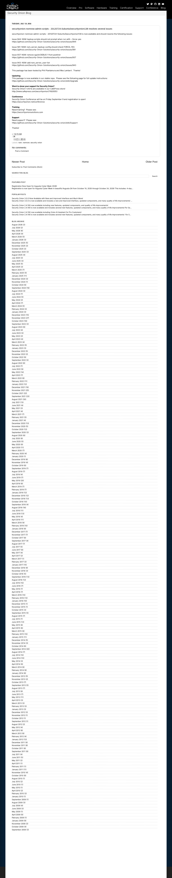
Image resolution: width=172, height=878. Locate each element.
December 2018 (18, 496)
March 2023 (17, 342)
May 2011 (16, 760)
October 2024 (17, 285)
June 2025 (16, 261)
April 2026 (16, 234)
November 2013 (18, 679)
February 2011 (18, 766)
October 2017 (17, 538)
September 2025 (19, 252)
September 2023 (19, 324)
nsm (20, 143)
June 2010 (16, 785)
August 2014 (17, 652)
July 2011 (16, 754)
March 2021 (17, 414)
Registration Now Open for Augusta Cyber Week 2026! (34, 186)
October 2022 (17, 357)
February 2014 (18, 670)
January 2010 (17, 797)
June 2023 (16, 333)
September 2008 (19, 830)
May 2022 (16, 372)
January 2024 (17, 312)
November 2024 (18, 282)
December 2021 (18, 387)
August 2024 (17, 291)
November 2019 (18, 462)
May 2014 (16, 661)
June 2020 (16, 441)
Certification (126, 8)
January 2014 (17, 673)
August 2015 (17, 616)
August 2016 (17, 580)
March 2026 (17, 237)
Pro (80, 8)
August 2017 (17, 544)
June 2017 (16, 550)
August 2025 (17, 255)
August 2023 (17, 327)
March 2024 (17, 306)
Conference (152, 8)
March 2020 (17, 450)
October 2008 (18, 827)
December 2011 (18, 742)
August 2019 (17, 471)
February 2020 (18, 454)
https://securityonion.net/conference (28, 102)
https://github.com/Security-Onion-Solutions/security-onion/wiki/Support (45, 123)
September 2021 (19, 396)
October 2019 (17, 465)
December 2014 (18, 640)
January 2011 (17, 769)
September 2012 (19, 721)
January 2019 (17, 493)
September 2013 (19, 685)
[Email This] (15, 139)
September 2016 (19, 577)
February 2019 (18, 490)
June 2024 (16, 297)
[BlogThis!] (17, 139)
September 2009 (19, 800)
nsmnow (26, 143)
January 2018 (17, 529)
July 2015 (16, 619)
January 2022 (17, 384)
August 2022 (17, 363)
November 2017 (18, 535)
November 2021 (18, 390)
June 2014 (16, 658)
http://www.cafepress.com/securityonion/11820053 (34, 91)
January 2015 (17, 637)
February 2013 (18, 706)
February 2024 (18, 309)
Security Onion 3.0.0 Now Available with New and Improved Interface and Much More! (47, 198)
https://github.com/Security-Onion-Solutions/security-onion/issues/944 (44, 42)
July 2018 (16, 511)
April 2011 (16, 763)
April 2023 (16, 339)
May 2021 (16, 408)
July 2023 (16, 330)
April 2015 (16, 628)
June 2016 (16, 586)
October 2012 (17, 718)
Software (89, 8)
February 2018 (18, 526)
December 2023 (18, 315)
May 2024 (16, 300)
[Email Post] (84, 136)
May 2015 (16, 625)
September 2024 (19, 288)
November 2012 (18, 715)
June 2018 (16, 514)
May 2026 (16, 231)
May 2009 (16, 812)
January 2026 (17, 240)
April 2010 (16, 791)
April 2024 (16, 303)
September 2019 (19, 468)
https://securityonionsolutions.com (27, 112)
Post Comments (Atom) (32, 167)
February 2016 (18, 598)
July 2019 (16, 475)
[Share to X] (19, 139)
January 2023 (17, 348)
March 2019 (17, 487)
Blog (163, 8)
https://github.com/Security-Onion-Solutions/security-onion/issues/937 (44, 57)
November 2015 (18, 607)
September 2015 (19, 613)
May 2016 (16, 589)
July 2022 (16, 366)
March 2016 (17, 595)
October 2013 (17, 682)
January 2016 (17, 601)
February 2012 (18, 736)
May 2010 (16, 788)
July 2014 (16, 655)
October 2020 (17, 429)
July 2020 (16, 438)
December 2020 (18, 423)
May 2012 (16, 727)
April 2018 (16, 520)
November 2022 (18, 354)
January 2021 (17, 420)
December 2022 (18, 351)
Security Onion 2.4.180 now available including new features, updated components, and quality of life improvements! (60, 205)
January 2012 (17, 739)
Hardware (102, 8)
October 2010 (17, 776)
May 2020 (16, 444)
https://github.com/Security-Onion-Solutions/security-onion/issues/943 (44, 65)
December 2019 (18, 459)
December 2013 (18, 676)
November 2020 (18, 426)
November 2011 (18, 745)
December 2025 (18, 243)
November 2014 (18, 643)
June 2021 (16, 405)
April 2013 (16, 700)
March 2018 (17, 523)
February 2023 (18, 345)
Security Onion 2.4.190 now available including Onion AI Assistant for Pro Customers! (46, 212)
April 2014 (16, 664)
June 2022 (16, 369)
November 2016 (18, 571)
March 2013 (17, 703)
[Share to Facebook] (22, 139)
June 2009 (16, 809)
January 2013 (17, 709)
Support (139, 8)
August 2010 (17, 779)
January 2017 (17, 565)
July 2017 (16, 547)
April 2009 (16, 815)
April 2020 (16, 447)
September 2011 (18, 751)
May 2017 (16, 553)
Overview (71, 8)
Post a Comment (22, 151)
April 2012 (16, 730)
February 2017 (18, 562)
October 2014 (17, 646)
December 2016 (18, 568)
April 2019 (16, 484)
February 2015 (18, 634)
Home (85, 161)
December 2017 (18, 532)
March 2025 (17, 270)
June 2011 (16, 757)
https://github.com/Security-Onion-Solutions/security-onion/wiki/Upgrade (45, 81)
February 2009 (18, 818)
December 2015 (18, 604)
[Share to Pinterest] (24, 139)
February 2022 (18, 381)
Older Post (152, 161)
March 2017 (17, 559)
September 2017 (19, 541)
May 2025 (16, 264)
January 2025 (17, 276)
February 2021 (18, 417)
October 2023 (17, 321)
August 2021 (17, 399)
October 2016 (17, 574)
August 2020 (17, 435)
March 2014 (17, 667)
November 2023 (18, 318)
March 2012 (17, 733)
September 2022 (19, 360)
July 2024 (16, 294)
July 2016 (16, 583)
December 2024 (18, 279)
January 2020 (17, 456)
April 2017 (16, 556)
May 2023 (16, 336)
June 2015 (16, 622)
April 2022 (16, 375)
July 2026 (16, 228)
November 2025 (18, 246)
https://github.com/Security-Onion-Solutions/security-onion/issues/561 (44, 50)
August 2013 (17, 688)
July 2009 (16, 806)
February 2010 (18, 794)
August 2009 (17, 803)
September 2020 (19, 432)
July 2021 (16, 402)
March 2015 (17, 631)
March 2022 (17, 378)
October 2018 (17, 502)
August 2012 (17, 724)
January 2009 (17, 821)
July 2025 (16, 258)
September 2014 (19, 649)
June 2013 (16, 694)
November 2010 (18, 773)
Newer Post (18, 161)
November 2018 (18, 499)
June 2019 (16, 478)
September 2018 (19, 505)
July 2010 (16, 782)
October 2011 (17, 748)
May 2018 (16, 517)
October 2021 (17, 393)
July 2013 (16, 691)
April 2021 (16, 411)
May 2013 (16, 697)
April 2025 (16, 267)
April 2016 (16, 592)
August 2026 (17, 225)
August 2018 (17, 508)
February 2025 (18, 273)
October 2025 (17, 249)
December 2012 (18, 712)
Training (113, 8)
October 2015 (17, 610)
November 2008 (18, 824)
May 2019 (16, 481)
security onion (36, 143)
